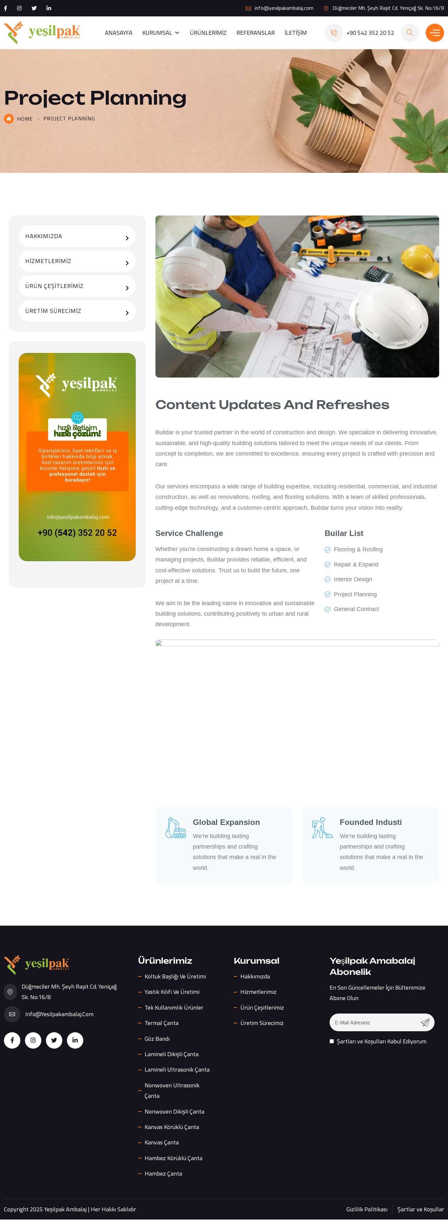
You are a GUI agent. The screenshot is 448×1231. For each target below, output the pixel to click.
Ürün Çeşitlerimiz (54, 285)
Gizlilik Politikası (366, 1209)
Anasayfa (118, 32)
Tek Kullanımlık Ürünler (174, 1007)
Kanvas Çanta (162, 1142)
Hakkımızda (43, 236)
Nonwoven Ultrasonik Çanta (172, 1090)
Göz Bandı (157, 1038)
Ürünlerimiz (208, 32)
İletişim (296, 32)
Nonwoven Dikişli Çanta (174, 1111)
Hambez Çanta (163, 1173)
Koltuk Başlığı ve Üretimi (175, 976)
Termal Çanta (161, 1022)
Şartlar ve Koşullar (420, 1209)
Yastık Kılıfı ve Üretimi (172, 991)
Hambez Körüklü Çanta (173, 1158)
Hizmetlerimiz (48, 260)
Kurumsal (157, 32)
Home (25, 119)
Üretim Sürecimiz (53, 310)
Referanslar (255, 32)
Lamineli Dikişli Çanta (171, 1054)
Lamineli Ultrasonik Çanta (177, 1069)
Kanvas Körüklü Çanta (172, 1126)
